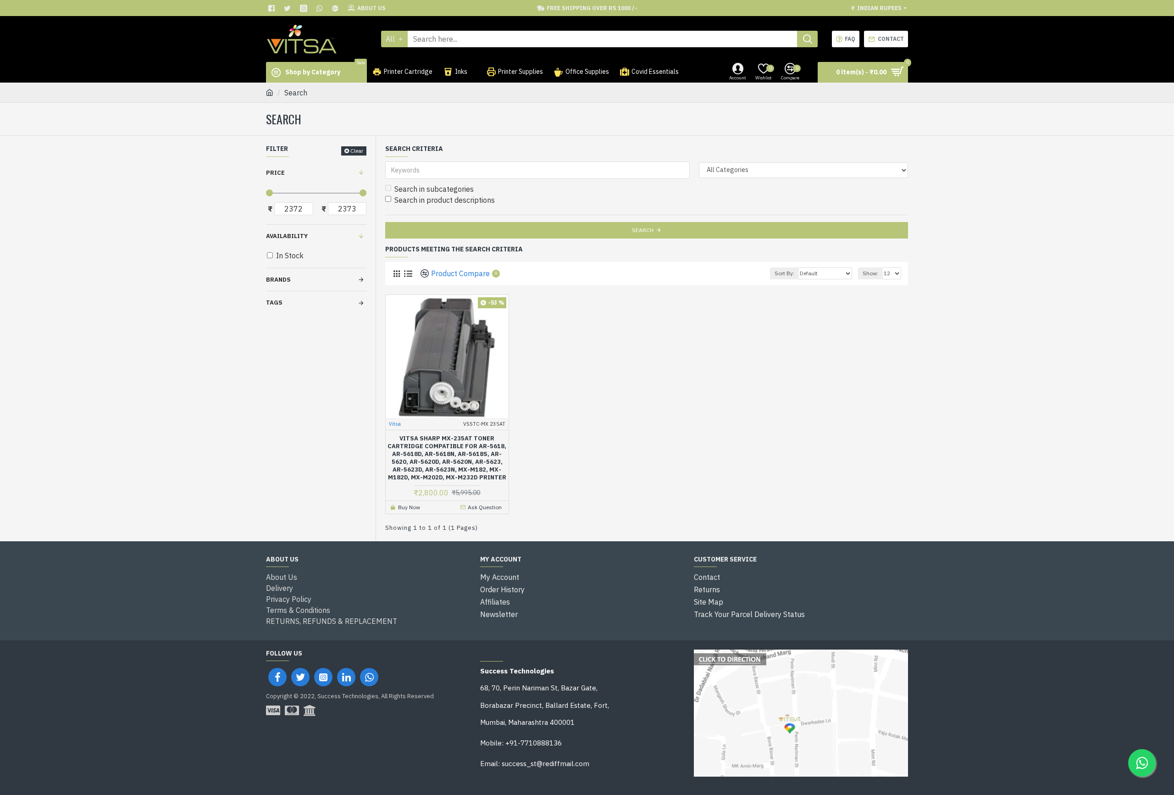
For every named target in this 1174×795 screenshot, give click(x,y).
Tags (274, 302)
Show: (870, 273)
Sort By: (784, 273)
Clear (356, 150)
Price (275, 173)
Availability (287, 236)
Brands (278, 280)
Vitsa (395, 424)
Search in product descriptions (444, 200)
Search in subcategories (434, 189)
